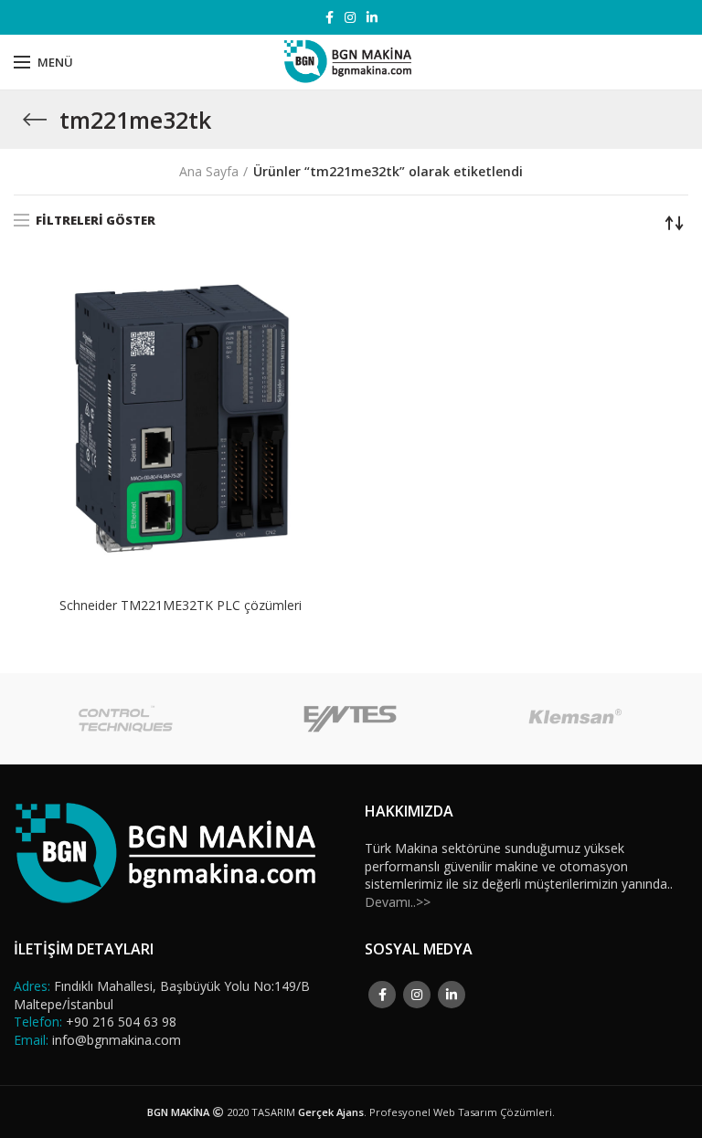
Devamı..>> (398, 902)
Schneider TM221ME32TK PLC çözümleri (180, 605)
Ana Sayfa (209, 171)
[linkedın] (372, 17)
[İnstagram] (350, 17)
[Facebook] (329, 17)
